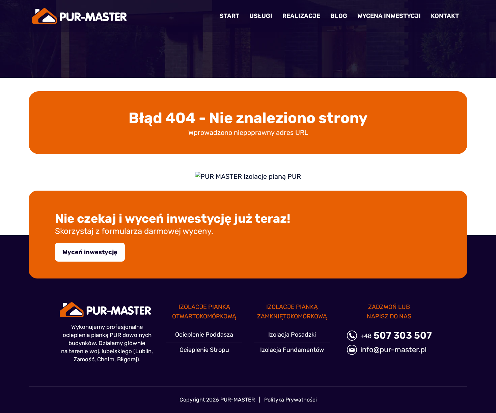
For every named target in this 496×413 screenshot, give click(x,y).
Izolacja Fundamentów (292, 350)
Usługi (260, 16)
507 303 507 (396, 336)
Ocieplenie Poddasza (204, 334)
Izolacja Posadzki (292, 334)
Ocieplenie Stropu (204, 350)
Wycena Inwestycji (389, 16)
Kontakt (445, 16)
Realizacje (301, 16)
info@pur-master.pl (393, 349)
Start (229, 16)
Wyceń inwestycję (89, 252)
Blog (338, 16)
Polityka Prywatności (290, 399)
